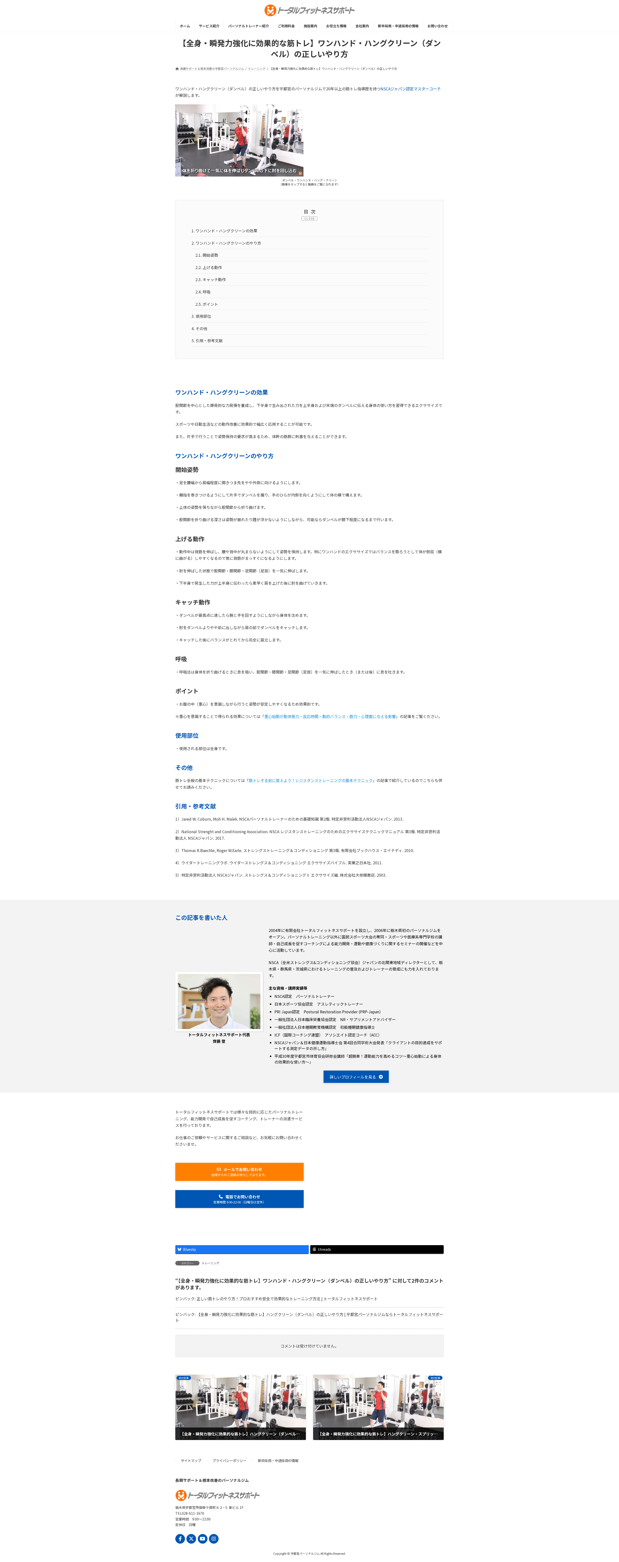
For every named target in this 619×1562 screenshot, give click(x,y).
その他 (199, 328)
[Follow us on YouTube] (202, 1539)
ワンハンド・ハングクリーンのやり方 (226, 243)
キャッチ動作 (210, 279)
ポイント (206, 304)
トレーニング (210, 1263)
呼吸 (202, 292)
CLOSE (309, 218)
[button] (356, 1077)
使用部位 (201, 316)
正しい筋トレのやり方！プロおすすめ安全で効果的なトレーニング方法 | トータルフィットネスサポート (287, 1298)
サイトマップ (191, 1460)
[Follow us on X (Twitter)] (191, 1539)
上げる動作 (208, 267)
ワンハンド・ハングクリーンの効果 (224, 231)
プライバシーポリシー (229, 1460)
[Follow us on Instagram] (214, 1539)
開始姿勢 (206, 255)
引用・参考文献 (207, 340)
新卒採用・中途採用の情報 (278, 1460)
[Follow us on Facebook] (180, 1539)
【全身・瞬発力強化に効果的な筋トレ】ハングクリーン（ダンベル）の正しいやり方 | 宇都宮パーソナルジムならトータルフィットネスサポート (309, 1317)
